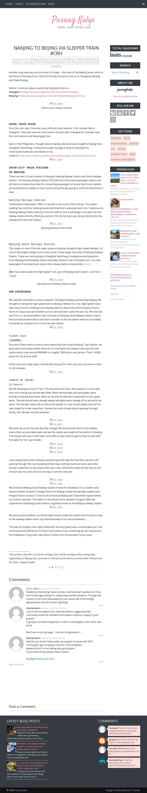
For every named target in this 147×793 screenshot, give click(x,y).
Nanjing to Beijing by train (56, 62)
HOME (9, 4)
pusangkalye (125, 89)
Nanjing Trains (81, 62)
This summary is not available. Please (123, 287)
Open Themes (133, 790)
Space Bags (32, 588)
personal (133, 143)
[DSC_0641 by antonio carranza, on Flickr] (56, 420)
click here (114, 294)
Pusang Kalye (73, 20)
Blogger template (114, 790)
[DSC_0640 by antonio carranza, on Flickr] (56, 327)
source (87, 264)
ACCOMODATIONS (36, 4)
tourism (121, 148)
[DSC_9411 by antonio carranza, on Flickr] (56, 223)
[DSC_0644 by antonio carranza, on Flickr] (56, 452)
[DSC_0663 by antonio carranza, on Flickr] (56, 479)
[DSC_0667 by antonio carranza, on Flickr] (56, 159)
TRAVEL (19, 4)
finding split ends (45, 658)
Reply (101, 605)
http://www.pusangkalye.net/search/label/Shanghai (51, 92)
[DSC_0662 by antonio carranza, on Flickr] (56, 483)
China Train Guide (51, 59)
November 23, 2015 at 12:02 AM (52, 608)
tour (113, 148)
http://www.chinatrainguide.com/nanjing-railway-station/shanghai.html (57, 155)
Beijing (35, 59)
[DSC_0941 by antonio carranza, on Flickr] (56, 507)
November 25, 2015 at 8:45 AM (52, 638)
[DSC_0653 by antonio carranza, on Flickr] (56, 103)
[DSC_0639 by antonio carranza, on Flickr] (56, 372)
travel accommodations (123, 159)
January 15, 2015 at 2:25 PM (49, 588)
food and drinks (119, 143)
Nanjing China (32, 62)
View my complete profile (125, 96)
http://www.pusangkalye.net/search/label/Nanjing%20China (53, 95)
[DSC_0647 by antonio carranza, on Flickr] (56, 448)
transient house (119, 154)
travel (95, 62)
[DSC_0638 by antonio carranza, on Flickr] (56, 279)
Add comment (16, 664)
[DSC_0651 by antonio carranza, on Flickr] (56, 424)
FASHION (116, 138)
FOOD (51, 4)
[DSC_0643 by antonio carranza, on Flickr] (56, 443)
